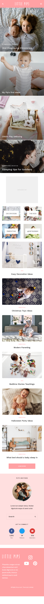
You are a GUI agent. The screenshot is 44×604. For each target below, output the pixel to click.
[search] (35, 516)
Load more (22, 466)
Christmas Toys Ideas (22, 311)
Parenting (22, 307)
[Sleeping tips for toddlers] (22, 156)
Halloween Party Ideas (22, 421)
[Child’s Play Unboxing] (22, 118)
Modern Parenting (22, 347)
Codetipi (31, 587)
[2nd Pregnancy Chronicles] (22, 30)
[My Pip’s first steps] (22, 74)
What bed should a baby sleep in (22, 457)
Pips (22, 271)
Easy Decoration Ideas (22, 274)
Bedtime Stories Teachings (22, 384)
